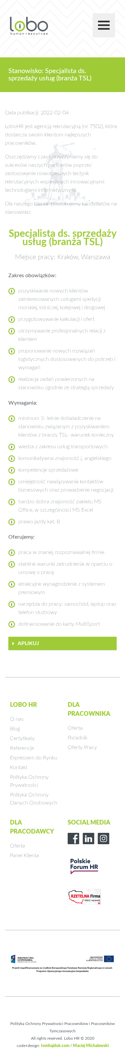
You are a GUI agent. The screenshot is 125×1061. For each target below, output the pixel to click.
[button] (62, 643)
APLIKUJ (28, 643)
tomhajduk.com (55, 1046)
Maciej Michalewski (91, 1046)
